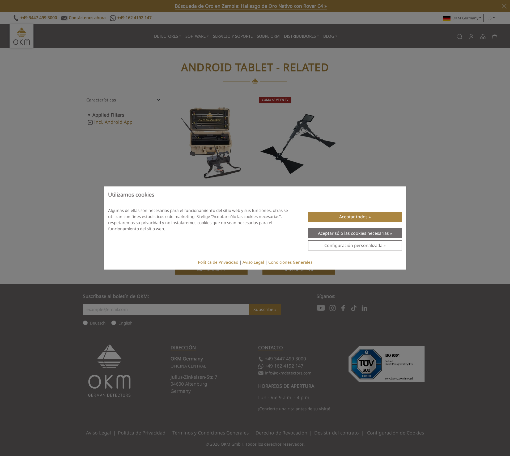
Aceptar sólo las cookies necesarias (353, 233)
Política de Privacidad (218, 262)
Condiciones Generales (290, 262)
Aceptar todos (353, 217)
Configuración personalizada (353, 245)
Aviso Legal (253, 262)
